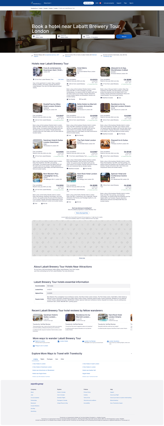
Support (119, 3)
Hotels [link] (40, 8)
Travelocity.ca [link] (34, 8)
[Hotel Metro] (82, 83)
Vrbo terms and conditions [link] (90, 400)
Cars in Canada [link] (61, 395)
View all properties (82, 213)
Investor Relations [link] (35, 405)
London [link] (56, 8)
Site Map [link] (33, 408)
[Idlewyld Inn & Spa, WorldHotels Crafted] (115, 83)
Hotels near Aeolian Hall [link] (89, 370)
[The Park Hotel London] (82, 154)
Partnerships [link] (34, 400)
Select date (39, 37)
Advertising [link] (33, 411)
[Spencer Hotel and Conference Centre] (115, 188)
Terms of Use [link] (87, 397)
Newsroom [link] (33, 403)
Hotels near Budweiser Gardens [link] (41, 376)
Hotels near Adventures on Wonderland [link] (43, 370)
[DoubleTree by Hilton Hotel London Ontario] (48, 119)
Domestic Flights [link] (61, 397)
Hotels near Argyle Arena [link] (39, 373)
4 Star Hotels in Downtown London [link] (42, 367)
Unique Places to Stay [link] (62, 403)
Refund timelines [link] (114, 400)
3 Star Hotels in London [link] (39, 363)
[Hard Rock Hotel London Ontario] (82, 188)
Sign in (131, 3)
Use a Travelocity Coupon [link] (116, 403)
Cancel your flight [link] (114, 395)
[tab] (35, 359)
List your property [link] (35, 397)
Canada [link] (45, 8)
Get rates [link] (61, 79)
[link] (45, 342)
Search (124, 36)
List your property (109, 3)
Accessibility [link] (87, 403)
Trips (125, 3)
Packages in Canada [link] (62, 400)
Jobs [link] (32, 395)
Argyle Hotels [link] (86, 373)
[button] (82, 353)
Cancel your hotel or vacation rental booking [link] (120, 397)
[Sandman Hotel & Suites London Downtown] (48, 154)
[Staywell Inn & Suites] (115, 154)
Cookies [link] (86, 395)
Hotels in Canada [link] (61, 392)
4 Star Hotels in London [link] (89, 367)
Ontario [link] (51, 8)
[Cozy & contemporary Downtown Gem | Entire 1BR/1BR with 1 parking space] (48, 83)
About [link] (32, 392)
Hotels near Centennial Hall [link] (90, 376)
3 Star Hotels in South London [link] (91, 363)
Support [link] (112, 392)
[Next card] (130, 323)
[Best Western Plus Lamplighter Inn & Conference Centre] (48, 188)
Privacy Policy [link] (87, 392)
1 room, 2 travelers (92, 37)
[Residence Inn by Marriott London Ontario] (115, 119)
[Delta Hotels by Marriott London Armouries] (82, 119)
